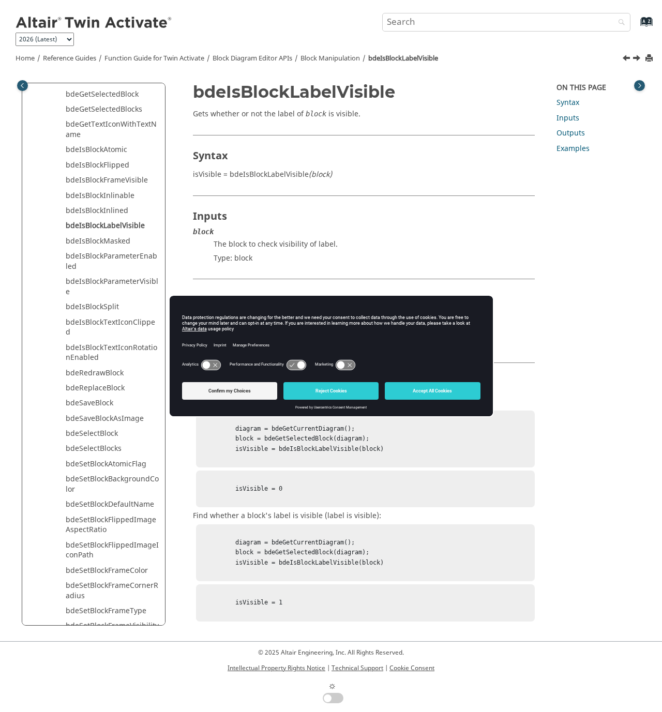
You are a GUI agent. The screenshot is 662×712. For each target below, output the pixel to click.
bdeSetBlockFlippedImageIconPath (112, 550)
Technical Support (357, 668)
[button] (61, 94)
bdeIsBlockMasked (98, 241)
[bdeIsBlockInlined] (627, 59)
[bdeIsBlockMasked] (638, 59)
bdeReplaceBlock (95, 388)
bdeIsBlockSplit (92, 306)
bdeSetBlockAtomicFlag (106, 464)
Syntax (567, 102)
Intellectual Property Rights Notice (276, 668)
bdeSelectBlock (92, 433)
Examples (573, 148)
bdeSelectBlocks (94, 448)
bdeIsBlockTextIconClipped (110, 327)
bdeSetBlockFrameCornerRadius (112, 590)
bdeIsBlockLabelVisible (403, 58)
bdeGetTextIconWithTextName (111, 129)
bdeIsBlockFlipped (97, 165)
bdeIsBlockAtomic (96, 149)
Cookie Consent (411, 668)
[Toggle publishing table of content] (22, 85)
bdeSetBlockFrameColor (107, 570)
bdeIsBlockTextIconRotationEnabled (111, 352)
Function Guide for (154, 58)
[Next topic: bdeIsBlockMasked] (638, 59)
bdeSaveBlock (89, 403)
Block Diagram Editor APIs (252, 58)
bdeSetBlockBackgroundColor (112, 484)
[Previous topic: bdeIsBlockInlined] (627, 59)
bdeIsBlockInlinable (100, 195)
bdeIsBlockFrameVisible (107, 180)
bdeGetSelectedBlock (102, 94)
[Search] (619, 23)
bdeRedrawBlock (95, 373)
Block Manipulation (330, 58)
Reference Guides (69, 58)
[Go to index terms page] (635, 26)
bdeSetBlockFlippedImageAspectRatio (111, 525)
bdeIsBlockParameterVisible (112, 286)
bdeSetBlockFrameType (106, 610)
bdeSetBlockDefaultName (110, 504)
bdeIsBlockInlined (97, 210)
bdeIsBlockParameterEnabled (111, 261)
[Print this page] (650, 59)
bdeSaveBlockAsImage (105, 418)
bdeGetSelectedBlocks (104, 109)
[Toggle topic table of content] (639, 85)
